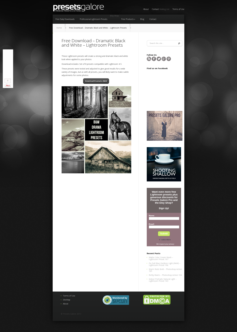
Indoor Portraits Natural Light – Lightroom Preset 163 (163, 280)
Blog (142, 19)
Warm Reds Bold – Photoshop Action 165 (165, 270)
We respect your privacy (165, 244)
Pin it (8, 85)
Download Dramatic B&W (96, 81)
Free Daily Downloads (65, 19)
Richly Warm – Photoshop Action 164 (165, 275)
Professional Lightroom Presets (93, 19)
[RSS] (149, 60)
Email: (152, 224)
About (146, 9)
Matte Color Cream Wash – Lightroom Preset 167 (161, 258)
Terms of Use (178, 9)
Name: (152, 215)
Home (59, 27)
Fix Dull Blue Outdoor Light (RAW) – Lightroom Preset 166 (164, 264)
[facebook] (154, 60)
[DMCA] (156, 304)
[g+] (164, 60)
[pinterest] (169, 60)
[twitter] (159, 60)
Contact (155, 9)
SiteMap (66, 299)
